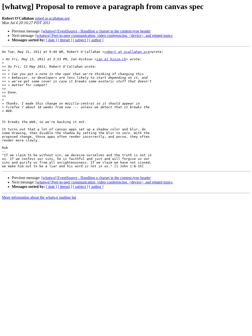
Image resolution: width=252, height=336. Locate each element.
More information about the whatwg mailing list (39, 197)
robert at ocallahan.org (52, 18)
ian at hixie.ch (111, 59)
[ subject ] (80, 40)
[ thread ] (65, 40)
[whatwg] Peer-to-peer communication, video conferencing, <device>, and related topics (104, 35)
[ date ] (51, 40)
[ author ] (96, 40)
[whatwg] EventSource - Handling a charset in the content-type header (96, 31)
